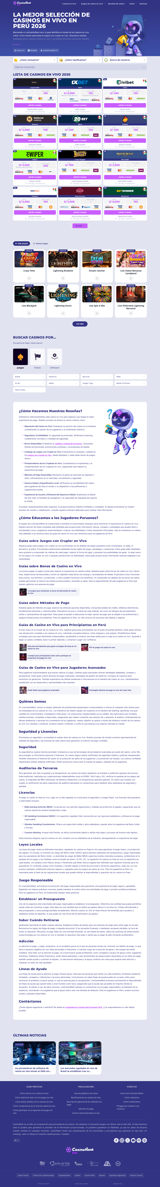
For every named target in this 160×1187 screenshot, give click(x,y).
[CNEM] (78, 1163)
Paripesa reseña (35, 216)
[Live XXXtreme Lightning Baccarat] (131, 301)
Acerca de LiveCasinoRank (131, 1093)
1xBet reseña (80, 109)
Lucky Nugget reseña (80, 181)
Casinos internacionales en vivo (86, 1113)
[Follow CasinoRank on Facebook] (116, 1140)
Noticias (143, 3)
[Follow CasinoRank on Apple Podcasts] (144, 1140)
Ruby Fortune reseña (80, 216)
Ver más (78, 226)
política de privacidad (81, 1184)
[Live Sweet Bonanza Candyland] (131, 266)
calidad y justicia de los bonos (68, 443)
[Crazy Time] (29, 266)
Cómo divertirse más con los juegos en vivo (34, 1097)
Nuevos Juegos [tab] (42, 243)
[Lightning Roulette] (63, 266)
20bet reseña (80, 144)
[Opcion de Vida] (60, 1163)
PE (15, 1140)
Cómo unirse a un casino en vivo (34, 1093)
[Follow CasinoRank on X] (127, 1140)
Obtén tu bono (34, 105)
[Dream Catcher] (97, 266)
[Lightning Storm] (63, 301)
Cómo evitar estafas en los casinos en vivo (34, 1101)
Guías (131, 3)
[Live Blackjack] (29, 301)
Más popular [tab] (23, 243)
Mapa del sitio (118, 1184)
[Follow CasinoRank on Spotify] (139, 1140)
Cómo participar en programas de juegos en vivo (33, 1111)
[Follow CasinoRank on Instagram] (122, 1140)
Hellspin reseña (125, 144)
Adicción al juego (86, 1109)
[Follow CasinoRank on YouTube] (133, 1140)
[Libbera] (93, 1163)
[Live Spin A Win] (97, 301)
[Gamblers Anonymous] (107, 1163)
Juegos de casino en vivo (92, 3)
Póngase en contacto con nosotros (128, 1107)
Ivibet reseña (125, 109)
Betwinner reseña (125, 216)
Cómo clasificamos (131, 1101)
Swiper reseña (35, 181)
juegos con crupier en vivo (39, 455)
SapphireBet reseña (35, 109)
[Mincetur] (42, 1163)
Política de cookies (43, 1184)
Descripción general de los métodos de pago (84, 1103)
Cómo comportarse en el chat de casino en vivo (34, 1106)
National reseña (35, 144)
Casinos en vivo (69, 3)
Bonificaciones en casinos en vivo (86, 1097)
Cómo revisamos (131, 1097)
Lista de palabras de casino (86, 1093)
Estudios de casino (116, 3)
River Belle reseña (125, 181)
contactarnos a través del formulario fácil (83, 1007)
